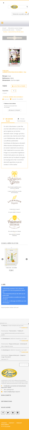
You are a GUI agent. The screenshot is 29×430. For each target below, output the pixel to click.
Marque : (5, 76)
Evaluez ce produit (15, 110)
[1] (22, 328)
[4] (26, 328)
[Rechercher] (27, 7)
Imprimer (6, 99)
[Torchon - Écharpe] (11, 257)
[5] (27, 328)
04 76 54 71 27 (10, 389)
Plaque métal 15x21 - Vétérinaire (17, 343)
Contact (11, 422)
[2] (23, 328)
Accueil (4, 28)
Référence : (6, 78)
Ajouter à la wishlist (17, 99)
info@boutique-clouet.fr (13, 391)
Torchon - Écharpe (11, 268)
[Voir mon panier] (26, 12)
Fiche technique (21, 120)
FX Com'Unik (7, 426)
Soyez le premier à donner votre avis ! (10, 307)
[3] (24, 328)
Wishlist (19, 422)
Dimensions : (6, 80)
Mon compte (6, 395)
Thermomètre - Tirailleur (15, 330)
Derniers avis (3, 323)
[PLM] (14, 37)
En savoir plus (9, 120)
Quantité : (5, 90)
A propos (4, 422)
